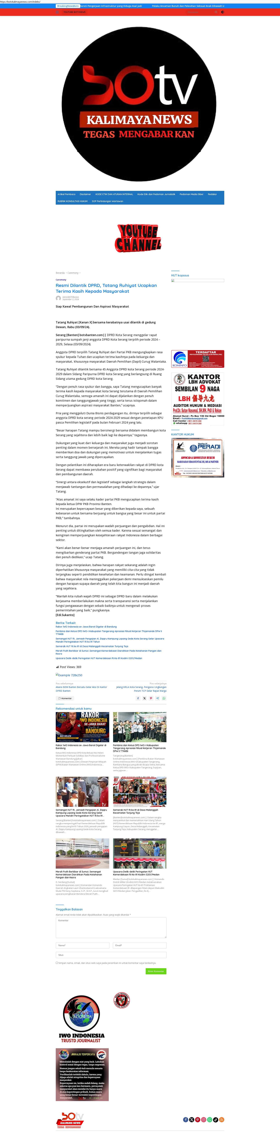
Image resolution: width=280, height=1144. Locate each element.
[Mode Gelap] (222, 12)
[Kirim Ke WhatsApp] (164, 698)
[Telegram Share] (157, 698)
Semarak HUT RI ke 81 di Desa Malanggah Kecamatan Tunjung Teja (92, 646)
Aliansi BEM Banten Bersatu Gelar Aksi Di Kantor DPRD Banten (81, 687)
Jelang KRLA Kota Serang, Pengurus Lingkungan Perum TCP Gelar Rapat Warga (141, 687)
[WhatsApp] (209, 1120)
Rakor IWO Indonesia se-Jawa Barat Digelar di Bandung (86, 626)
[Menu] (58, 12)
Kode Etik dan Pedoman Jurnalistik (156, 194)
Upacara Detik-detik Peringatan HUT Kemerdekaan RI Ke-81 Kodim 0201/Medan (99, 658)
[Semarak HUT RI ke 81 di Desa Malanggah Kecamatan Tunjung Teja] (140, 792)
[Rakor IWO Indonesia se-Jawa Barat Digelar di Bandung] (82, 727)
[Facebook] (185, 1120)
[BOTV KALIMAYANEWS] (140, 103)
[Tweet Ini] (144, 698)
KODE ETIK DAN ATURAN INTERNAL (114, 194)
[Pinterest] (197, 1120)
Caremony (61, 279)
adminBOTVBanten (71, 297)
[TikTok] (215, 1119)
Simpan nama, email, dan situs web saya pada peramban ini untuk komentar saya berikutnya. (107, 962)
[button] (216, 12)
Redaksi (212, 194)
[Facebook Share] (138, 698)
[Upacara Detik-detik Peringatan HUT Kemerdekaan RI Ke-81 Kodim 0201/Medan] (140, 853)
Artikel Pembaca (66, 194)
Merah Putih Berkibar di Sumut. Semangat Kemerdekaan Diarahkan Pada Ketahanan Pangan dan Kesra (108, 652)
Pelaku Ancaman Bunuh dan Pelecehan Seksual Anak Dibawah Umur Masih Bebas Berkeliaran (139, 6)
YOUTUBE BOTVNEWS (75, 12)
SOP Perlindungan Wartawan (107, 201)
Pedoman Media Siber (192, 194)
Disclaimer (85, 194)
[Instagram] (203, 1120)
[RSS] (221, 1120)
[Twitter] (191, 1120)
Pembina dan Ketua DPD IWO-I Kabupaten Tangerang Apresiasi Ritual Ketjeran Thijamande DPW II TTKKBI (109, 633)
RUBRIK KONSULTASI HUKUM (73, 201)
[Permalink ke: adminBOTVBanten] (58, 298)
